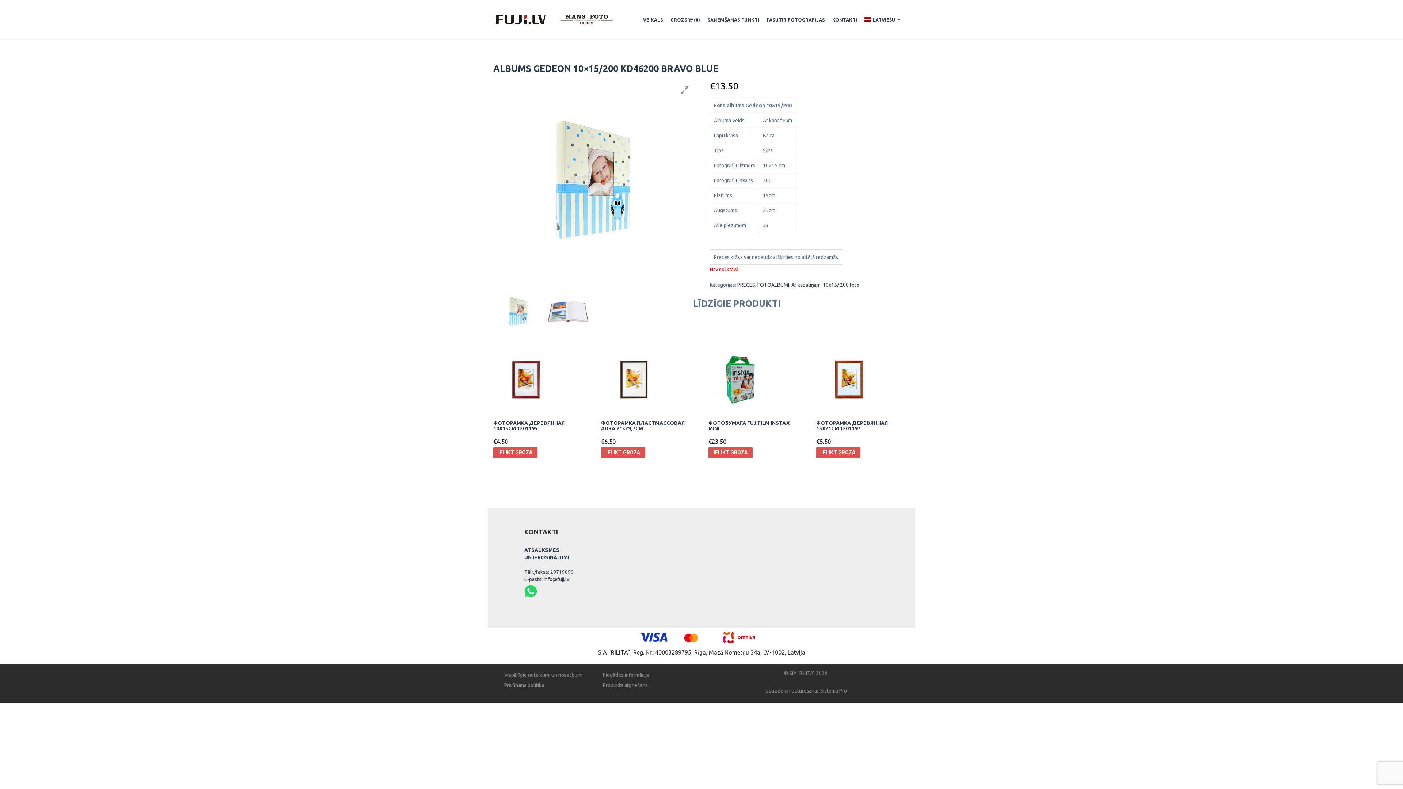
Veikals (653, 19)
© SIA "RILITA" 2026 (806, 673)
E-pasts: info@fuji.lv (546, 579)
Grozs (685, 19)
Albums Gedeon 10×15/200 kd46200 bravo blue (605, 69)
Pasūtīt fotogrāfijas (796, 19)
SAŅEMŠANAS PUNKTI (733, 19)
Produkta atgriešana (625, 685)
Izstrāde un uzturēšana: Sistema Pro (806, 691)
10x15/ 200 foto (841, 285)
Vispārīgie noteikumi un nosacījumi (543, 675)
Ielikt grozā (515, 453)
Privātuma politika (524, 685)
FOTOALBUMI (773, 285)
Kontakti (844, 19)
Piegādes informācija (626, 675)
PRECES (746, 285)
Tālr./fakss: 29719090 (549, 572)
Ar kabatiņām (806, 285)
